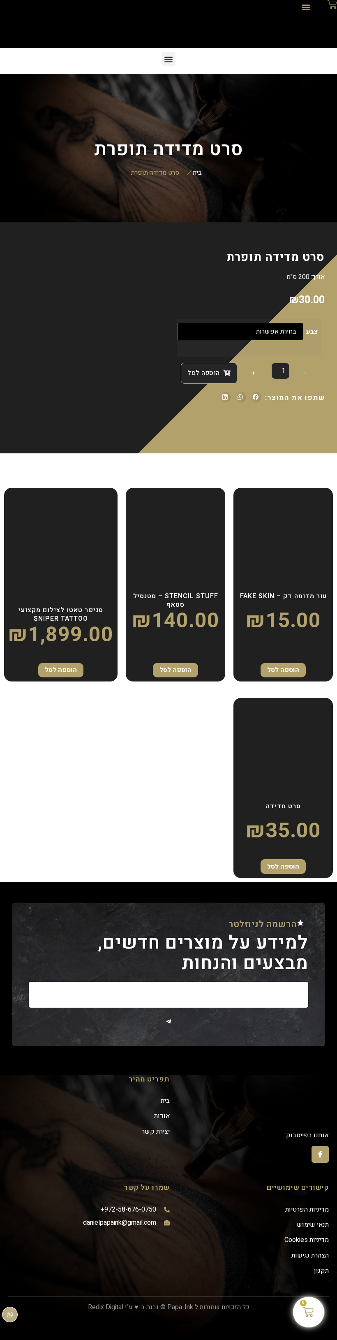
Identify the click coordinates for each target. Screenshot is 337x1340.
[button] (305, 7)
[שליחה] (168, 1021)
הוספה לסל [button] (283, 670)
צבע (312, 331)
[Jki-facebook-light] (320, 1154)
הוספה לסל (203, 373)
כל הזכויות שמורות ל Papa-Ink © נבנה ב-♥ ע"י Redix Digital (168, 1307)
